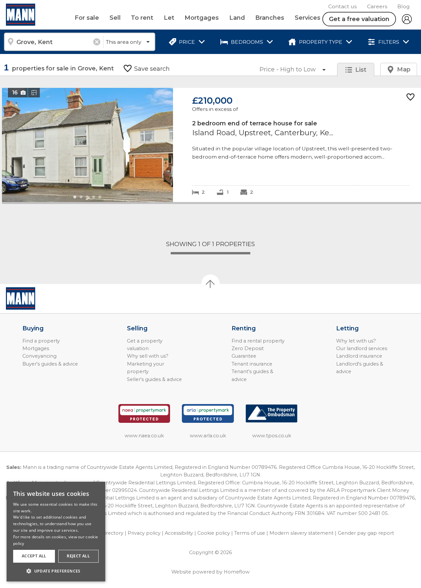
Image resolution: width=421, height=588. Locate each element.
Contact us (342, 6)
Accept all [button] (34, 556)
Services (307, 17)
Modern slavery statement (301, 533)
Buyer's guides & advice (50, 364)
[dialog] (56, 531)
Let (169, 17)
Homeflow (237, 572)
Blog (403, 6)
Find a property (41, 341)
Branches (269, 17)
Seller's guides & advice (154, 379)
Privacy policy (144, 533)
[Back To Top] (210, 283)
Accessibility (179, 533)
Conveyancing (39, 356)
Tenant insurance (252, 364)
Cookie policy (213, 533)
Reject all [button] (78, 556)
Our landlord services (361, 348)
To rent (142, 17)
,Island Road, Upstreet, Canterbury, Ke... (211, 145)
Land (237, 17)
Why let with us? (356, 341)
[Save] (410, 97)
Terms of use (249, 533)
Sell (115, 17)
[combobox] (53, 42)
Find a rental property (258, 341)
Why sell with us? (147, 356)
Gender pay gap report (366, 533)
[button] (56, 571)
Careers (377, 6)
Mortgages (202, 17)
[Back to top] (43, 298)
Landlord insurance (359, 356)
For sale (87, 17)
